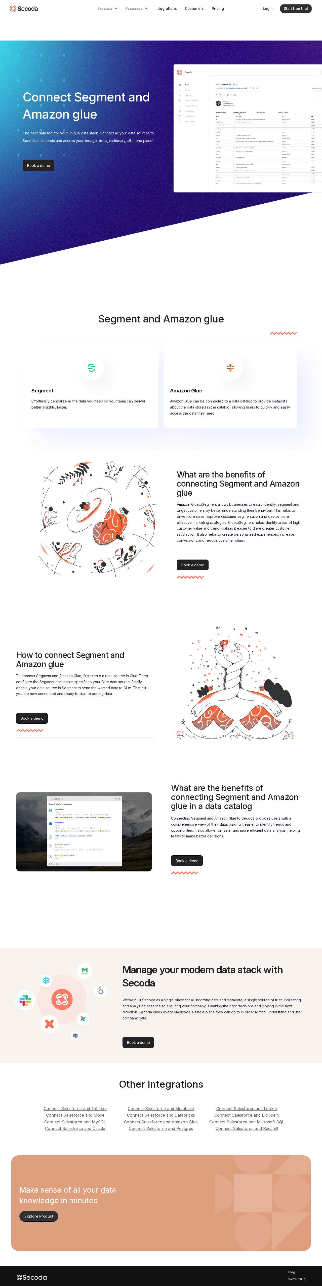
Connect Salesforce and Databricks (161, 1115)
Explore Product (38, 1216)
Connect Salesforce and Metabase (161, 1108)
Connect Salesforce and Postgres (161, 1128)
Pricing (218, 8)
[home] (24, 9)
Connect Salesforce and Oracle (75, 1128)
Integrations (166, 8)
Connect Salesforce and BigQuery (246, 1115)
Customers (194, 8)
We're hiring (297, 1279)
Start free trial (296, 8)
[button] (108, 8)
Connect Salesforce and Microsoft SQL (246, 1121)
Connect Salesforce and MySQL (75, 1121)
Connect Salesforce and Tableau (75, 1108)
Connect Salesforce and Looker (246, 1108)
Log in (268, 8)
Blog (291, 1272)
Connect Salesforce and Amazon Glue (161, 1121)
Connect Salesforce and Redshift (247, 1128)
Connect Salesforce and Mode (75, 1115)
